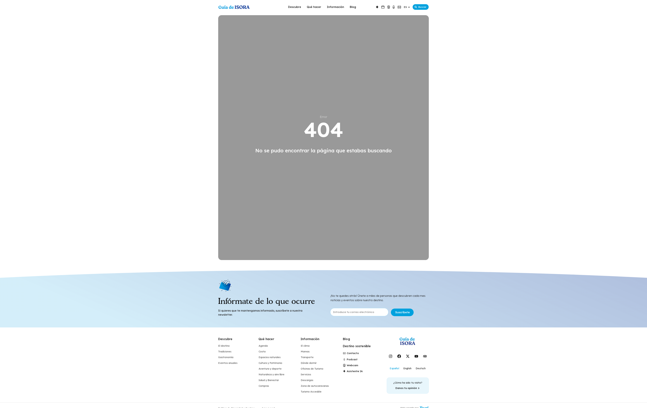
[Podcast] (393, 7)
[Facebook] (399, 356)
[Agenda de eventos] (382, 7)
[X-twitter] (407, 356)
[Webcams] (388, 7)
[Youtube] (416, 356)
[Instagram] (390, 356)
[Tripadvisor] (425, 356)
